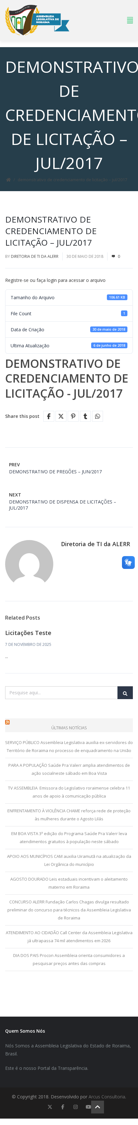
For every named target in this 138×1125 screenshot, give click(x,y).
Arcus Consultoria (107, 1097)
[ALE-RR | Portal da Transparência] (37, 20)
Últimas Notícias (69, 728)
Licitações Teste (28, 633)
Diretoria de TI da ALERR (34, 256)
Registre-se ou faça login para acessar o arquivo (55, 280)
